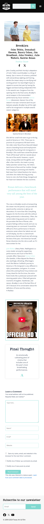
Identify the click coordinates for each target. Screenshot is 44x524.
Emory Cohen (25, 53)
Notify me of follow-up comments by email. (22, 461)
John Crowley (26, 55)
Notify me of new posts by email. (18, 466)
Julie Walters (10, 249)
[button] (40, 6)
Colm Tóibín (17, 50)
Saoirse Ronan (27, 58)
